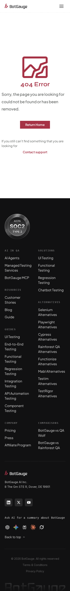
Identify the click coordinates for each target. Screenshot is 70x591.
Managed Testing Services (18, 268)
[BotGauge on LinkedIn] (8, 502)
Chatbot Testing (51, 290)
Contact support (35, 152)
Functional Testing (13, 359)
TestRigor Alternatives (47, 393)
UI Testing (12, 337)
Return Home (35, 125)
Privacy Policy (35, 571)
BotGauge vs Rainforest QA (49, 445)
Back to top (13, 537)
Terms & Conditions (35, 565)
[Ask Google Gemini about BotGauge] (16, 527)
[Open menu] (61, 6)
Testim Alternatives (47, 381)
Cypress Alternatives (47, 337)
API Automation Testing (17, 396)
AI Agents (12, 258)
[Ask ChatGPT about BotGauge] (7, 527)
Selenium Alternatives (47, 312)
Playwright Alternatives (47, 324)
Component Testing (14, 408)
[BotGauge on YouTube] (29, 502)
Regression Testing (13, 371)
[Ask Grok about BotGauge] (41, 527)
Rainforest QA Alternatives (49, 349)
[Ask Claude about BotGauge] (33, 527)
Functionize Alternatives (47, 361)
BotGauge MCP (17, 277)
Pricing (10, 430)
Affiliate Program (18, 445)
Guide (9, 317)
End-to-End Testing (14, 346)
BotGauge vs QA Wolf (51, 433)
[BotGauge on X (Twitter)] (19, 502)
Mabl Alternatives (51, 371)
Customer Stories (12, 300)
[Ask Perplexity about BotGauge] (24, 527)
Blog (8, 310)
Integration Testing (13, 383)
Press (9, 438)
